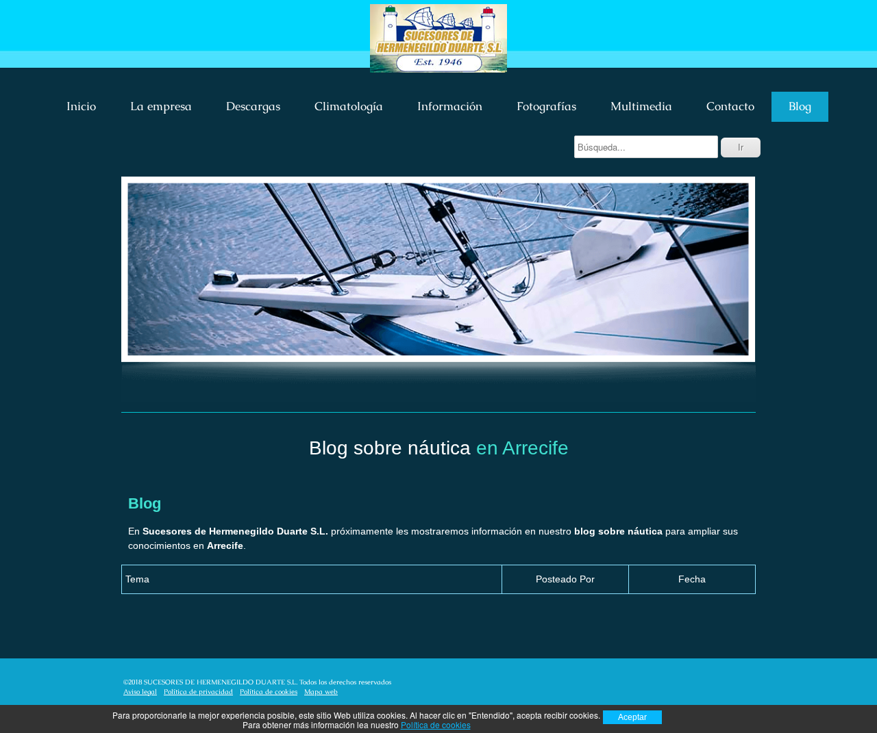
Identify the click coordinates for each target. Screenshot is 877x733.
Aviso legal (140, 691)
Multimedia (641, 106)
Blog (800, 106)
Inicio (81, 106)
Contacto (730, 106)
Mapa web (321, 691)
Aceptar (632, 717)
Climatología (348, 106)
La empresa (161, 106)
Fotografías (546, 106)
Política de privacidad (198, 691)
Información (449, 106)
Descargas (253, 106)
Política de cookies (268, 691)
